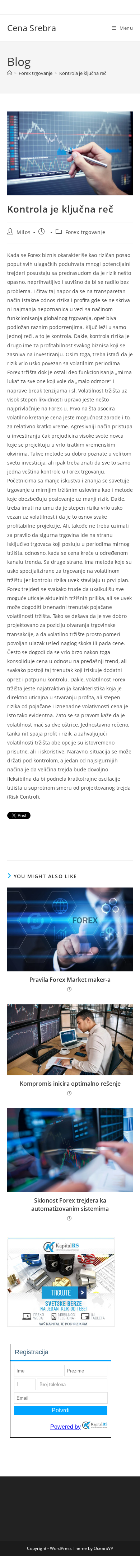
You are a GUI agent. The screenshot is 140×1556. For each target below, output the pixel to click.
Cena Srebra (31, 28)
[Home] (9, 73)
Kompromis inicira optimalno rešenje (70, 1084)
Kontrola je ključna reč (82, 73)
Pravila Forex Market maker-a (70, 980)
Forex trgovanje (85, 232)
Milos (24, 232)
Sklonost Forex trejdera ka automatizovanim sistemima (70, 1204)
